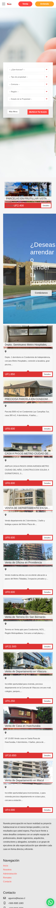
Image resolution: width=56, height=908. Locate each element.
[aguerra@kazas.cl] (5, 898)
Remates (7, 878)
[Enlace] (9, 4)
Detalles (46, 205)
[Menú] (3, 4)
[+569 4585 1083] (5, 903)
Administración (10, 874)
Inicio (5, 866)
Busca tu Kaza (38, 112)
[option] (28, 196)
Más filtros (13, 111)
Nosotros (7, 869)
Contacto (7, 881)
